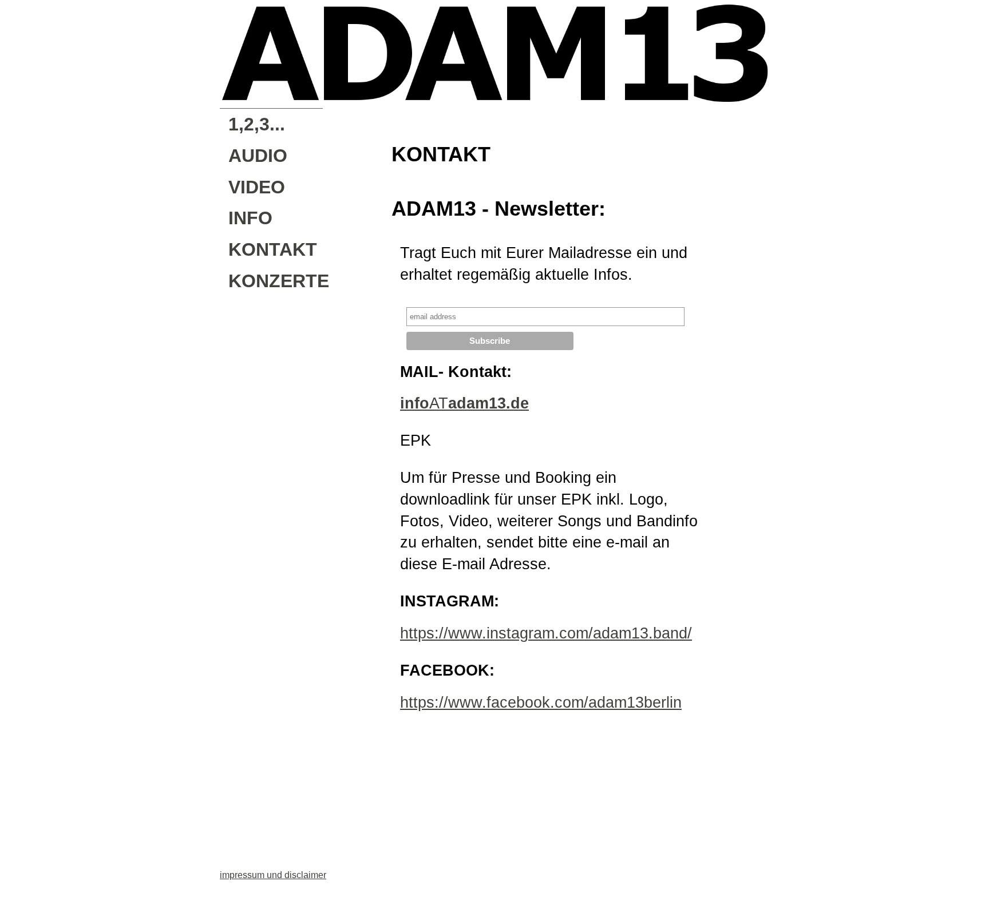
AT (464, 403)
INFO (250, 218)
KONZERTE (275, 281)
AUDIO (257, 155)
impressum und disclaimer (273, 875)
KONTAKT (272, 249)
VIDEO (256, 187)
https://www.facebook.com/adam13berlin (541, 702)
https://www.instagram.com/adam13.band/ (546, 633)
